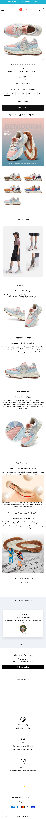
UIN (23, 68)
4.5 (23, 93)
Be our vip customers (22, 797)
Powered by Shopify (23, 816)
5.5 (29, 93)
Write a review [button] (23, 667)
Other (22, 792)
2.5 (7, 93)
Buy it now (23, 108)
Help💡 (22, 787)
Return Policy (23, 583)
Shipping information (23, 578)
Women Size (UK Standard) (23, 90)
